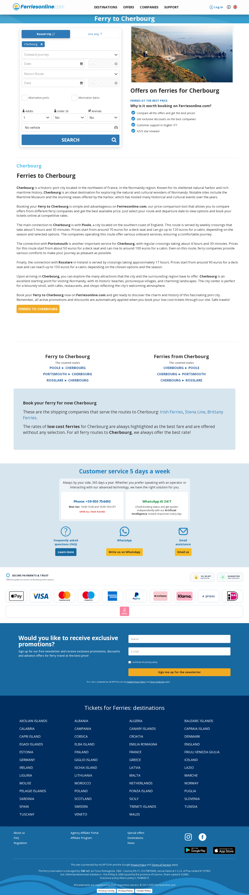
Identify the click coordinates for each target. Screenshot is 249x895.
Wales (134, 814)
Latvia (134, 767)
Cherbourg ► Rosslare (181, 380)
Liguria (25, 775)
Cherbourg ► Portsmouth (181, 374)
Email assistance (183, 542)
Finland (82, 752)
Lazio (189, 767)
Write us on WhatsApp (124, 552)
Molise (25, 783)
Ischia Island (86, 767)
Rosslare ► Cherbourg (68, 380)
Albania (81, 721)
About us (19, 833)
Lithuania (83, 775)
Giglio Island (86, 760)
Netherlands (141, 783)
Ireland (26, 767)
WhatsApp (124, 540)
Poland (81, 791)
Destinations (135, 838)
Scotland (83, 798)
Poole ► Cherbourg (68, 368)
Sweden (81, 806)
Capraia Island (197, 728)
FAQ (16, 838)
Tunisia (190, 806)
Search (71, 140)
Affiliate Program (81, 838)
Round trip (44, 34)
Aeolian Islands (33, 721)
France (135, 752)
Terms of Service (157, 682)
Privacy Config (106, 890)
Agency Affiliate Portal (84, 833)
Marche (191, 775)
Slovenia (192, 798)
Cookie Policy (144, 890)
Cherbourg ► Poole (181, 368)
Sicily (134, 798)
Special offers (135, 833)
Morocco (83, 783)
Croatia (136, 736)
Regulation (20, 843)
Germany (27, 760)
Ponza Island (141, 791)
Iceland (191, 760)
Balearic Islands (198, 721)
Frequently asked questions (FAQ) (66, 542)
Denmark (192, 736)
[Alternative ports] (24, 98)
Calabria (27, 728)
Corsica (81, 736)
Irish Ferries (171, 412)
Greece (135, 760)
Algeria (135, 721)
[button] (171, 7)
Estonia (26, 752)
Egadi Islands (31, 744)
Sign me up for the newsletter (179, 672)
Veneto (81, 814)
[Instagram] (190, 836)
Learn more (66, 552)
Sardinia (26, 798)
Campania (83, 728)
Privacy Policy (138, 865)
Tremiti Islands (142, 806)
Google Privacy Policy (136, 682)
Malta (134, 775)
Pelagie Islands (32, 791)
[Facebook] (202, 836)
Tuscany (26, 814)
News (131, 843)
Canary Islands (142, 728)
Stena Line (195, 412)
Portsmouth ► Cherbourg (67, 374)
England (192, 744)
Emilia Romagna (143, 744)
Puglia (190, 791)
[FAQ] (65, 533)
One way (94, 34)
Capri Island (30, 736)
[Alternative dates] (74, 98)
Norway (191, 783)
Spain (24, 806)
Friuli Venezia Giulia (202, 752)
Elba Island (85, 744)
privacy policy (151, 662)
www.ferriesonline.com (38, 7)
